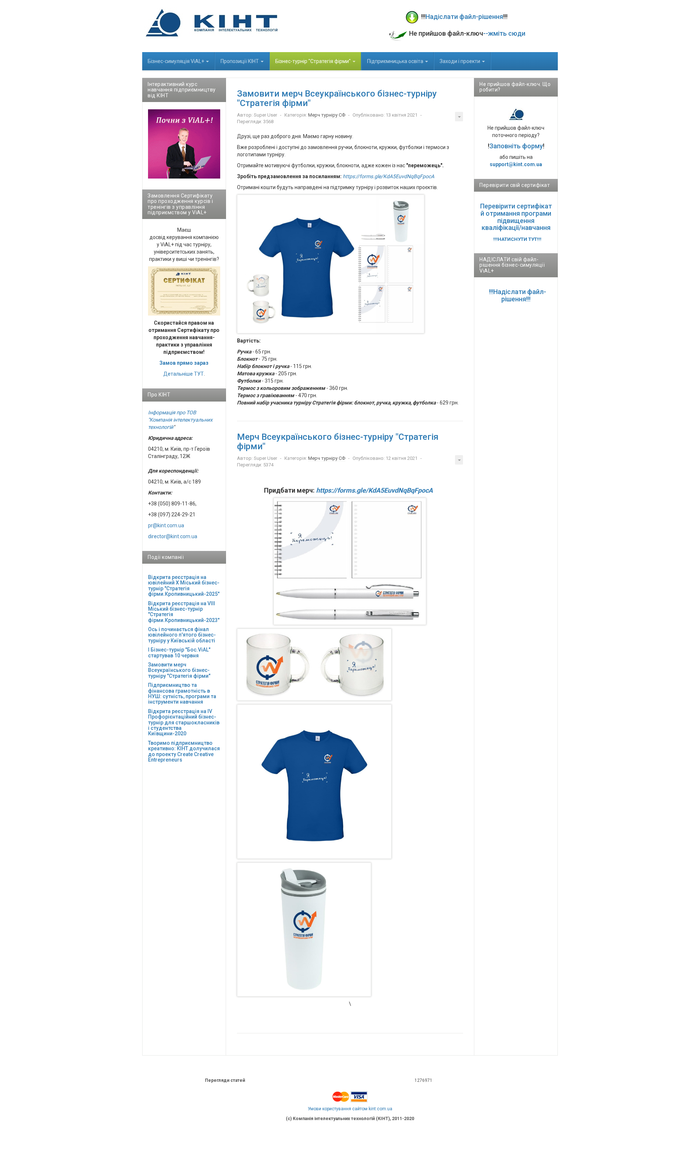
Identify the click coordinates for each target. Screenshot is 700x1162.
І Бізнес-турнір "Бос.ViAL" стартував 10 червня (179, 652)
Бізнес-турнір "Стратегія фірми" (313, 61)
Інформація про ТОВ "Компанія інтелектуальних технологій (180, 420)
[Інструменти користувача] (459, 116)
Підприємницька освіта (395, 61)
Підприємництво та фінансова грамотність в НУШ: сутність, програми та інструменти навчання (182, 693)
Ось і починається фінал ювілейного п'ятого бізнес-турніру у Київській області (182, 634)
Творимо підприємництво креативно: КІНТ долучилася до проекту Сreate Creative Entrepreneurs (184, 751)
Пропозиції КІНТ (240, 61)
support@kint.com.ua (516, 164)
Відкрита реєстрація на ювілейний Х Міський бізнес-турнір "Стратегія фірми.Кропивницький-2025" (183, 585)
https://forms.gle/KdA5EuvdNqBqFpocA (388, 176)
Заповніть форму (516, 146)
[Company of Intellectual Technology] (211, 22)
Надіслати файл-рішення (464, 16)
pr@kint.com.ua (166, 525)
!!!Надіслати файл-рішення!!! (517, 295)
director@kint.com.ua (172, 536)
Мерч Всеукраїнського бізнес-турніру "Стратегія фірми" (338, 441)
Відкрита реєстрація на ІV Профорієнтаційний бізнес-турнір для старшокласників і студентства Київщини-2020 (183, 722)
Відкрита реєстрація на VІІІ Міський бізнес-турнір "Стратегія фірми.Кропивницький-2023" (183, 611)
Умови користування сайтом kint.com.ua (350, 1108)
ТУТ (199, 374)
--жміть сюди (504, 33)
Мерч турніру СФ (326, 115)
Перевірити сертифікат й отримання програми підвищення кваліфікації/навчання (516, 216)
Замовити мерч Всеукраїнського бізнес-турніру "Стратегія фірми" (337, 98)
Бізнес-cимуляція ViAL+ (176, 61)
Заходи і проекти (460, 61)
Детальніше (178, 374)
